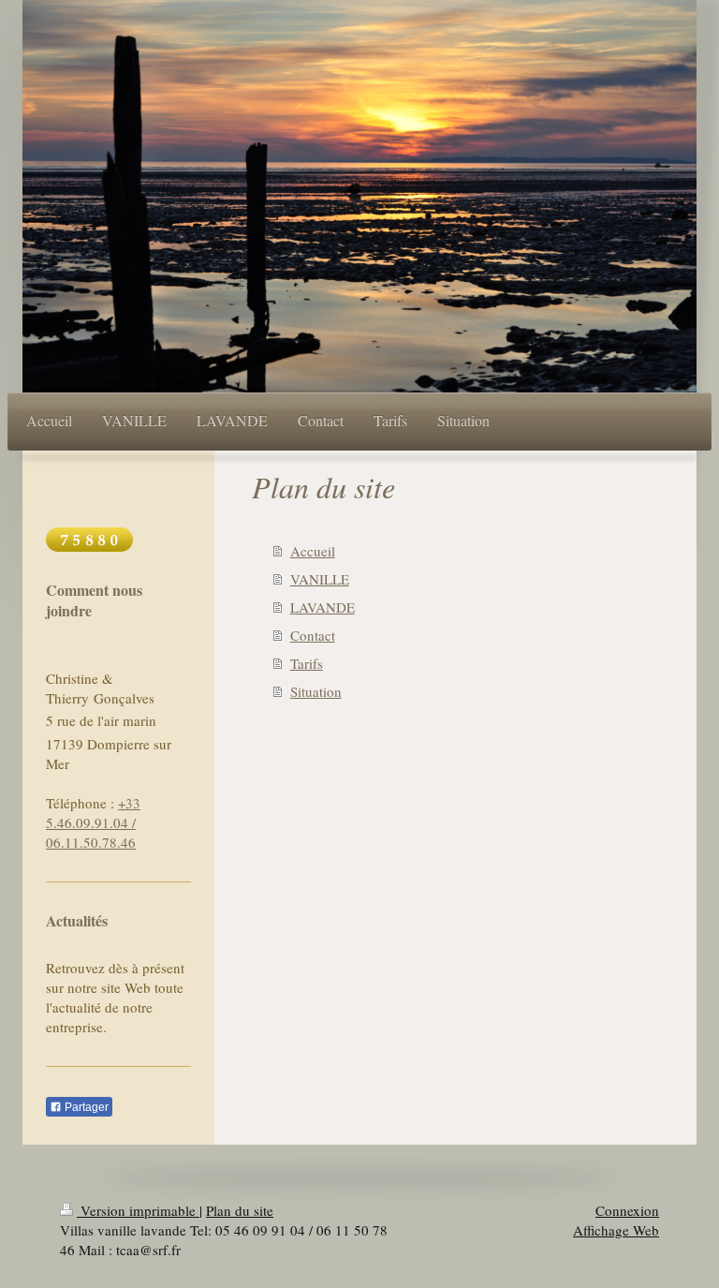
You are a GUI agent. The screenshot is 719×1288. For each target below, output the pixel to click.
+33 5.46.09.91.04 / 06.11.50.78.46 (93, 822)
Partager (85, 1107)
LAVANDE (322, 607)
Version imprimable (138, 1210)
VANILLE (319, 579)
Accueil (312, 550)
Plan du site (239, 1210)
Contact (312, 635)
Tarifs (306, 663)
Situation (316, 691)
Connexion (627, 1210)
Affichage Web (616, 1230)
